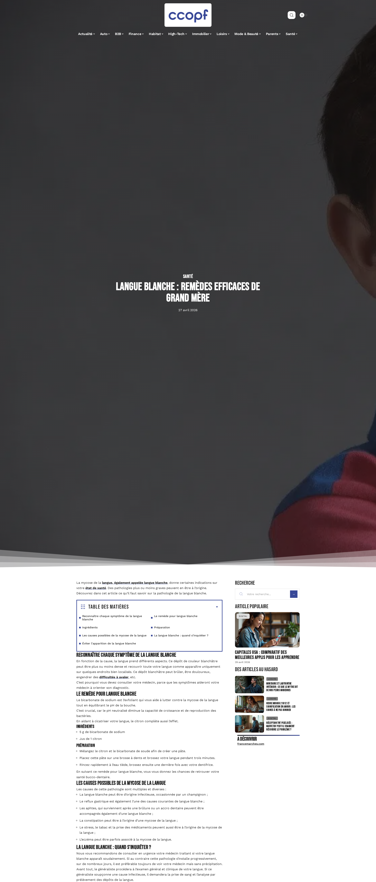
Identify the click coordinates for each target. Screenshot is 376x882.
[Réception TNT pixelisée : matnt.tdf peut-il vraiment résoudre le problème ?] (249, 724)
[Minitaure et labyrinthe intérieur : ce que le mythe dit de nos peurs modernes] (249, 684)
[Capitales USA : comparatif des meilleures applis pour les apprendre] (267, 630)
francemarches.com (250, 743)
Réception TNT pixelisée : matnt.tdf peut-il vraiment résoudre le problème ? (280, 726)
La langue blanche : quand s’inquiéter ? (181, 635)
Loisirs (272, 679)
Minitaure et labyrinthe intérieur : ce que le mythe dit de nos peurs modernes (282, 687)
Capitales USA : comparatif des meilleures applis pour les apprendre (267, 654)
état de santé (95, 588)
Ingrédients (90, 627)
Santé (188, 276)
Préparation (162, 627)
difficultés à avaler (113, 677)
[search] (292, 15)
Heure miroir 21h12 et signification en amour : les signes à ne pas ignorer (281, 706)
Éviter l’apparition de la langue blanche (109, 643)
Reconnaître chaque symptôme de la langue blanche (112, 617)
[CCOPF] (188, 15)
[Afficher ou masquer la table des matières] (173, 607)
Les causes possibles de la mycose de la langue (114, 635)
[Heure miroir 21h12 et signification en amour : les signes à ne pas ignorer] (249, 704)
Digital (243, 616)
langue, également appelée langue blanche (134, 583)
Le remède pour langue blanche (175, 616)
